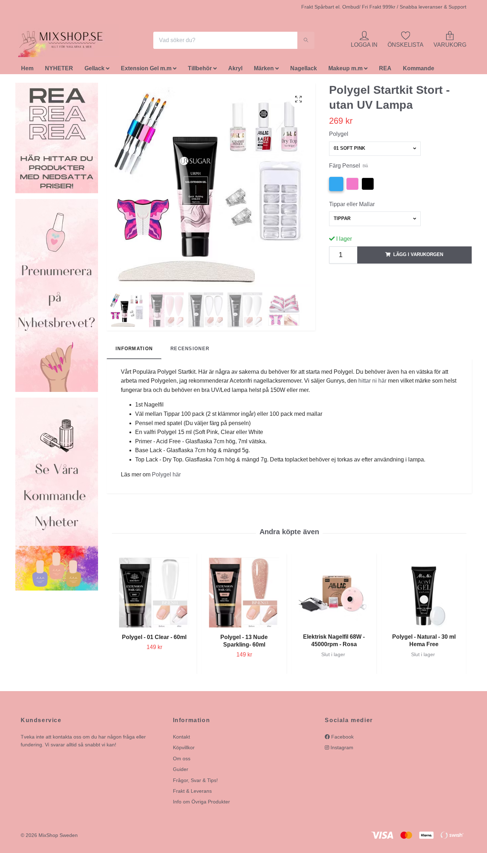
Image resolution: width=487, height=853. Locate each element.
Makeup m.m (345, 70)
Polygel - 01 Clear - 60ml (154, 639)
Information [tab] (134, 350)
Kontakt (181, 738)
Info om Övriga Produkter (201, 804)
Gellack (94, 70)
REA (385, 70)
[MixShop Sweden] (71, 41)
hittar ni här (372, 383)
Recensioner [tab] (189, 350)
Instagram (341, 749)
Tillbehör (200, 70)
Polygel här (166, 476)
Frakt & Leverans (192, 793)
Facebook (342, 738)
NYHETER (59, 70)
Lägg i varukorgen (418, 256)
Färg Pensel (348, 168)
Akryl (235, 70)
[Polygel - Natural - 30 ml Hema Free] (424, 595)
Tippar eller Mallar (352, 206)
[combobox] (375, 150)
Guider (180, 771)
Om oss (181, 760)
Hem (27, 70)
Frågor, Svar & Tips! (195, 782)
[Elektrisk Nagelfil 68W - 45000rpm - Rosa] (334, 595)
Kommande (418, 70)
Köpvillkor (184, 749)
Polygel (338, 136)
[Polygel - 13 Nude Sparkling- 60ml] (244, 595)
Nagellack (303, 70)
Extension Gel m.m (146, 70)
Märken (264, 70)
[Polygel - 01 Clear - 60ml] (154, 595)
